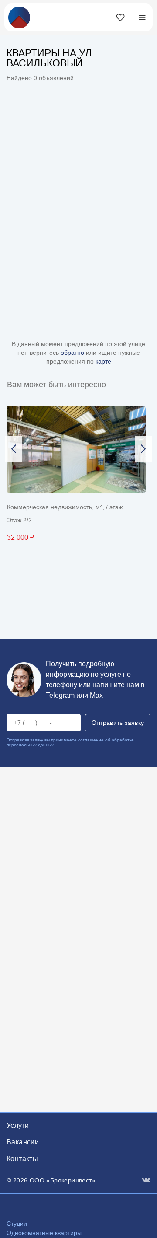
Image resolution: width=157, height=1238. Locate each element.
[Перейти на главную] (19, 17)
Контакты (22, 1158)
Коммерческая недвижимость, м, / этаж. (65, 507)
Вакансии (23, 1142)
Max (96, 695)
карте (103, 361)
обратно (73, 352)
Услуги (18, 1125)
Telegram (60, 695)
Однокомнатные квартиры (44, 1232)
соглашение (91, 740)
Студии (17, 1223)
